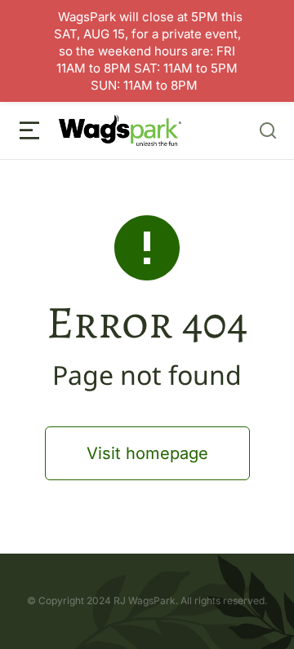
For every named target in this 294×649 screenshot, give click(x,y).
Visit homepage (147, 453)
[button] (29, 130)
